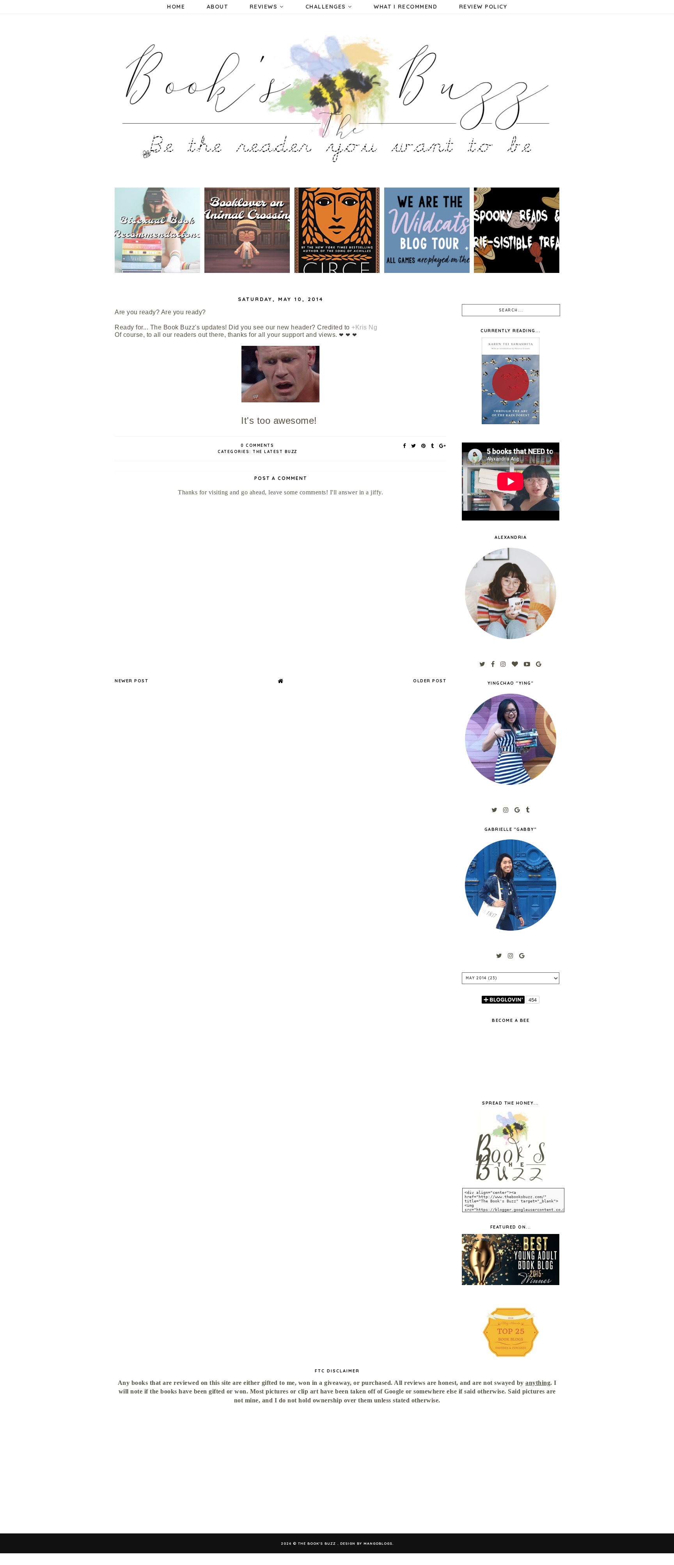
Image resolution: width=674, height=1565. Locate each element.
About (217, 6)
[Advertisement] (182, 1469)
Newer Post (131, 680)
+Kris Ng (364, 327)
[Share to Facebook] (404, 446)
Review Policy (483, 6)
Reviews (265, 6)
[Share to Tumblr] (433, 446)
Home (176, 6)
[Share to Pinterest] (423, 446)
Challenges (326, 6)
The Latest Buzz (275, 451)
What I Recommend (405, 6)
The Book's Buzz (317, 1543)
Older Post (429, 680)
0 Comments (257, 445)
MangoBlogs (378, 1543)
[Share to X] (414, 446)
